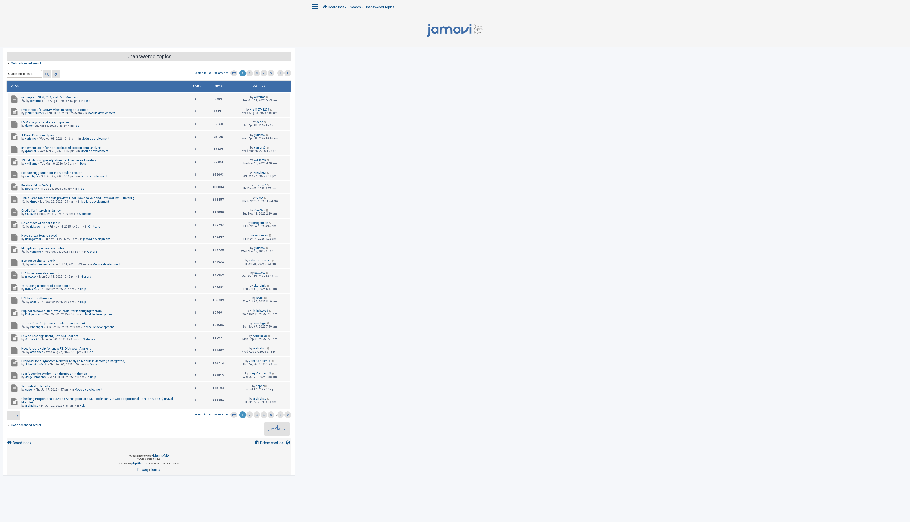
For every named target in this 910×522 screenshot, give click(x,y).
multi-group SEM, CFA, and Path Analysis (49, 97)
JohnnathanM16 (36, 364)
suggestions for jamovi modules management (53, 323)
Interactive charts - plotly (38, 260)
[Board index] (455, 31)
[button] (233, 73)
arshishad (36, 352)
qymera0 (31, 151)
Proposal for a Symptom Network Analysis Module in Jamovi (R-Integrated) (73, 361)
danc (28, 125)
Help (87, 101)
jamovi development (94, 176)
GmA (33, 201)
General (92, 251)
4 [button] (264, 73)
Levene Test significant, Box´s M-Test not (49, 336)
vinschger (31, 176)
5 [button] (271, 73)
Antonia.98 (32, 339)
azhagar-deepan (41, 264)
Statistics (85, 214)
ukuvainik (31, 289)
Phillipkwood (33, 314)
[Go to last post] (267, 97)
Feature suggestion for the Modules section (51, 173)
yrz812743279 (34, 113)
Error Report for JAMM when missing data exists (54, 110)
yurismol (30, 138)
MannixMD (161, 455)
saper (29, 389)
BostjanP (31, 188)
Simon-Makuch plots (35, 386)
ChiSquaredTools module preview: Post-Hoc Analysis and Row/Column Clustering (78, 198)
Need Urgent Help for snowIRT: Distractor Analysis (56, 348)
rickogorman (38, 226)
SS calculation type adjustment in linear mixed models (58, 160)
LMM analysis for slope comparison (46, 122)
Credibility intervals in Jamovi (41, 210)
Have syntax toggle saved (39, 235)
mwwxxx (30, 276)
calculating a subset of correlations (45, 286)
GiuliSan (30, 214)
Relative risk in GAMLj (36, 185)
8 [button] (280, 73)
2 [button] (249, 73)
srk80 (33, 302)
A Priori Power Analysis (37, 135)
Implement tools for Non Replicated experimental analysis (61, 147)
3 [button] (257, 73)
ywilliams (31, 163)
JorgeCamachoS (36, 377)
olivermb (35, 101)
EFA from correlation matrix (40, 273)
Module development (101, 113)
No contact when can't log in (41, 223)
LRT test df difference (36, 298)
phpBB (136, 463)
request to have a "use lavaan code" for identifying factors (61, 311)
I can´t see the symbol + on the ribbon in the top (54, 373)
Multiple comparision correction (43, 248)
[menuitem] (268, 443)
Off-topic (94, 226)
